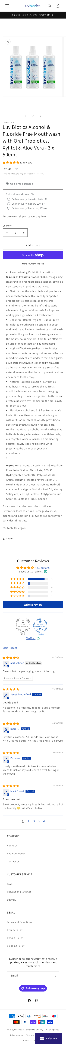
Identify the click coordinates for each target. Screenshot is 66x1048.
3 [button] (34, 821)
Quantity (7, 225)
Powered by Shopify (34, 1029)
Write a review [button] (33, 605)
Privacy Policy (14, 929)
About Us (12, 845)
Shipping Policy (15, 945)
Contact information (34, 1040)
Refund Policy (15, 937)
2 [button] (28, 821)
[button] (7, 6)
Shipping (19, 174)
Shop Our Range (16, 853)
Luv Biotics (19, 1029)
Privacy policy (16, 1035)
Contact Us (13, 861)
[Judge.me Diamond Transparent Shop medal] (40, 626)
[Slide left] (25, 116)
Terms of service (33, 1035)
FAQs (9, 883)
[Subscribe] (55, 976)
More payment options (33, 263)
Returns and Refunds (19, 891)
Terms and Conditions (19, 922)
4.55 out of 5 (42, 567)
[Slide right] (41, 116)
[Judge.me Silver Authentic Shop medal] (23, 626)
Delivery (11, 899)
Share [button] (9, 538)
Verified (31, 638)
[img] (11, 657)
